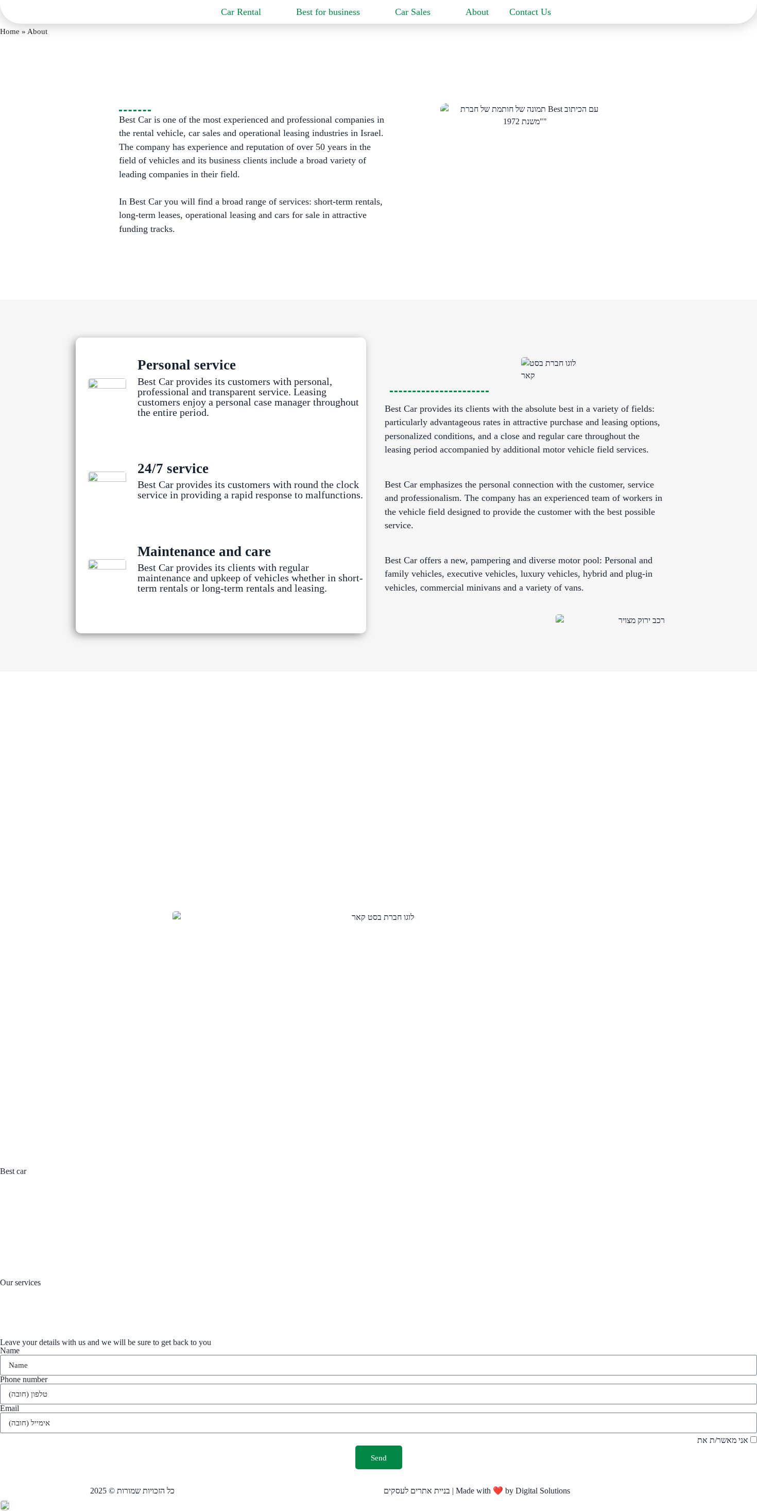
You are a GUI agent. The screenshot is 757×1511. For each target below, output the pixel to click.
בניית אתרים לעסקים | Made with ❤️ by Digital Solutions (477, 1490)
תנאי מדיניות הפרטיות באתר (650, 1440)
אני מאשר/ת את (678, 1440)
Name (10, 1351)
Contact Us (530, 12)
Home (10, 31)
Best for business (328, 12)
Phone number (23, 1379)
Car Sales (413, 12)
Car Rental (241, 12)
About (477, 12)
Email (9, 1408)
